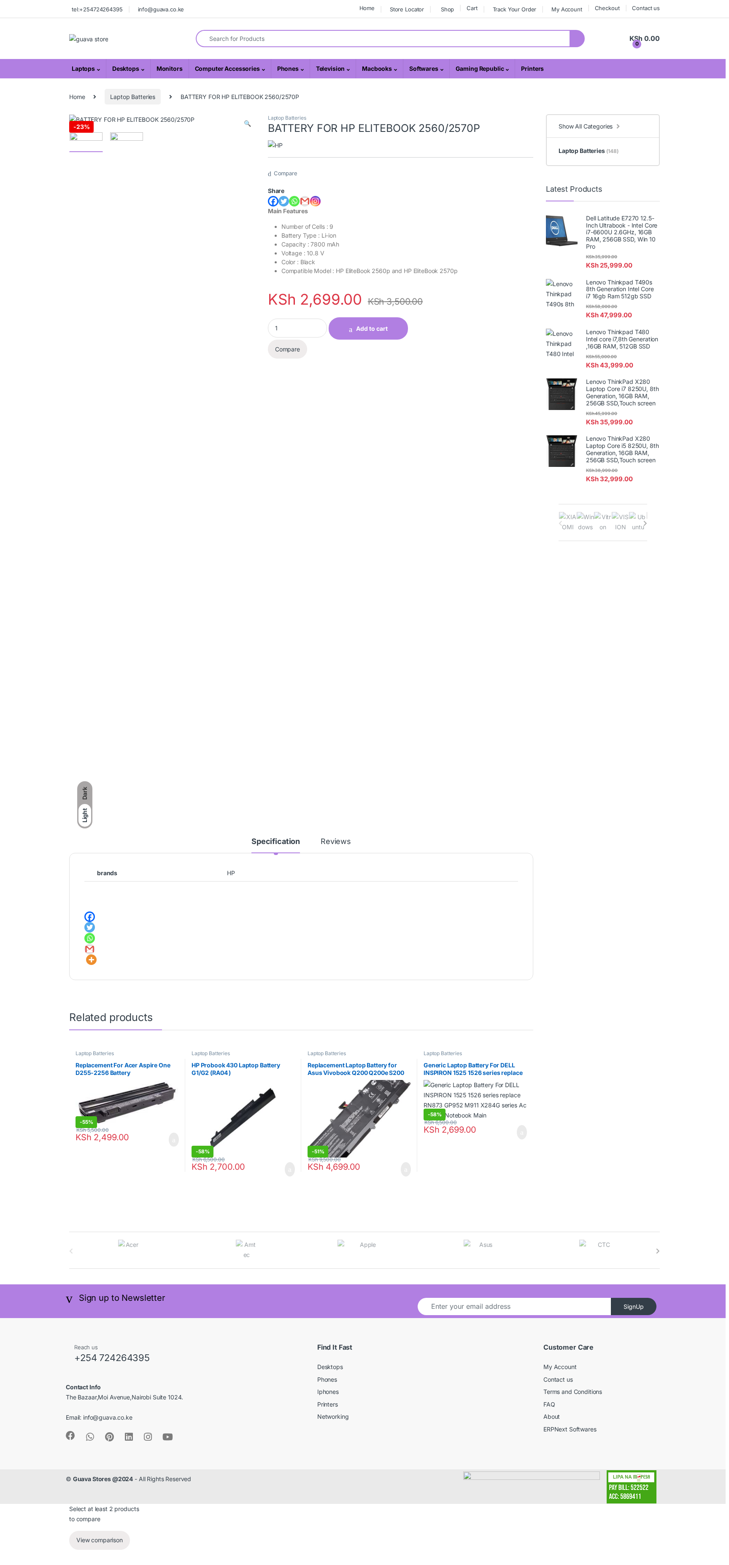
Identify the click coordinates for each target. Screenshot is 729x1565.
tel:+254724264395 (97, 9)
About (551, 1416)
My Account (566, 9)
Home (367, 8)
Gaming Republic (480, 68)
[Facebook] (273, 201)
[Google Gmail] (305, 201)
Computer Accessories (227, 68)
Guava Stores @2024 (103, 1478)
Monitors (170, 68)
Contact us (646, 8)
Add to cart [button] (173, 1140)
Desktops (125, 68)
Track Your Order (515, 9)
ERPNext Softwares (570, 1429)
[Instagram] (315, 201)
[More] (91, 959)
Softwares (423, 68)
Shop (447, 9)
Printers (532, 68)
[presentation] (645, 523)
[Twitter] (283, 201)
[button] (247, 123)
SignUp (634, 1306)
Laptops (83, 68)
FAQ (549, 1404)
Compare (285, 173)
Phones (288, 68)
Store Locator (407, 9)
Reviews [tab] (336, 842)
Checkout (607, 8)
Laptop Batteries (132, 96)
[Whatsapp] (294, 201)
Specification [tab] (275, 842)
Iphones (328, 1391)
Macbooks (377, 68)
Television (330, 68)
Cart (472, 8)
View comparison (99, 1540)
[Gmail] (89, 949)
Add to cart (372, 328)
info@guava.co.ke (161, 9)
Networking (333, 1416)
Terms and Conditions (572, 1391)
